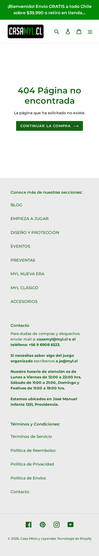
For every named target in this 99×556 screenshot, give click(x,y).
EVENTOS (20, 246)
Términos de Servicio (31, 436)
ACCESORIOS (24, 301)
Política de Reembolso (33, 450)
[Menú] (90, 31)
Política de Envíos (28, 477)
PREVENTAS (23, 260)
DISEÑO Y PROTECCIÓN (35, 232)
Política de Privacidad (32, 464)
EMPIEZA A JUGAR (30, 218)
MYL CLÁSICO (24, 287)
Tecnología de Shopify (74, 538)
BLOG (16, 204)
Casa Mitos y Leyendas (38, 538)
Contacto (20, 491)
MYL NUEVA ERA (27, 273)
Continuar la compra (45, 126)
